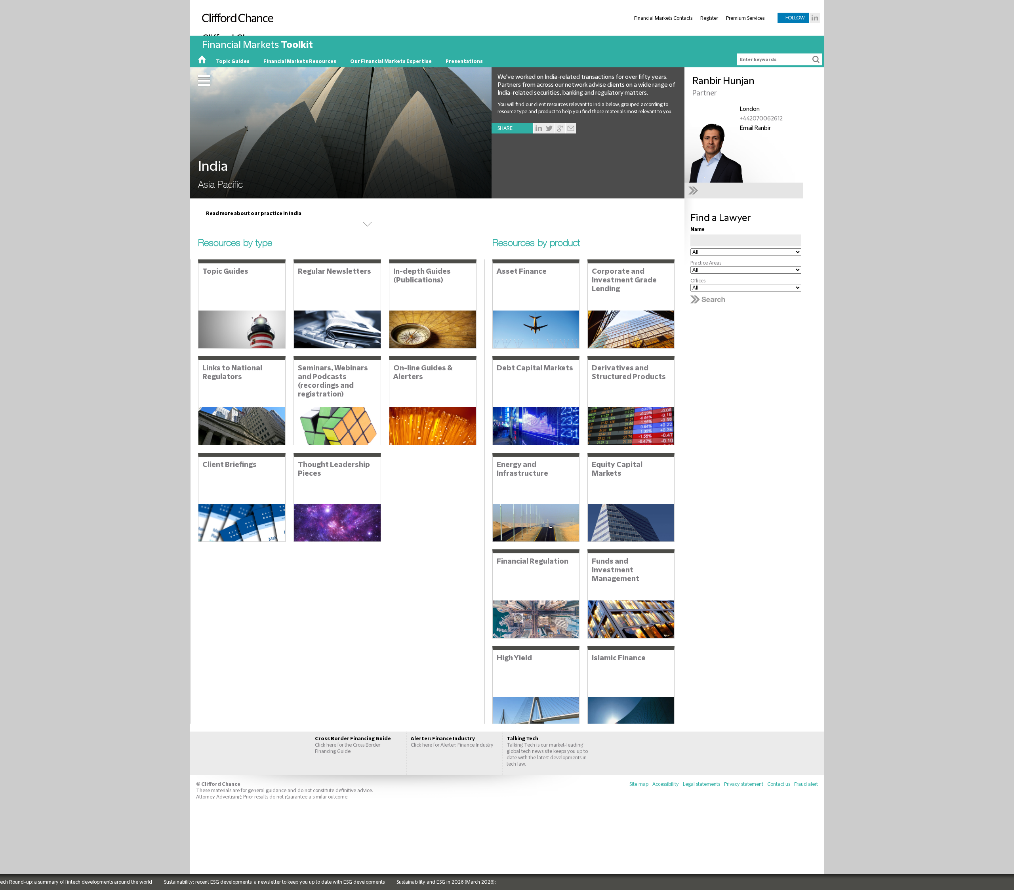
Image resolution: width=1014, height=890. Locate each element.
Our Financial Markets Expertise (391, 61)
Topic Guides (233, 61)
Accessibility (665, 784)
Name (697, 229)
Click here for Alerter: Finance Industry (452, 742)
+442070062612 (761, 119)
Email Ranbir (755, 128)
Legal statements (701, 784)
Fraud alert (806, 784)
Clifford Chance (235, 34)
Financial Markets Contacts (663, 18)
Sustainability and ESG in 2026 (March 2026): (417, 882)
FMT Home (202, 61)
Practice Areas (705, 263)
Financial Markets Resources (299, 61)
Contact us (778, 784)
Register (709, 18)
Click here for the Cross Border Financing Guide (353, 745)
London (750, 109)
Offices (697, 281)
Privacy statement (743, 784)
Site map (638, 784)
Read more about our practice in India (253, 213)
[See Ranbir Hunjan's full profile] (745, 190)
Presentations (464, 61)
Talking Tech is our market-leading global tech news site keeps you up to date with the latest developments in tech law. (547, 751)
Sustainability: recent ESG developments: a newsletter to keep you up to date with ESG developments (245, 882)
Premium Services (745, 18)
